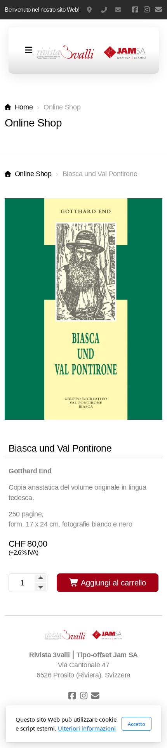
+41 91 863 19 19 (104, 9)
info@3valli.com (118, 9)
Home (24, 107)
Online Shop (33, 174)
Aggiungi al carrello (112, 582)
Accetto (136, 723)
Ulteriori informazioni (87, 728)
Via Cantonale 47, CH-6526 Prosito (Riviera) (90, 9)
